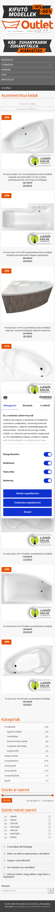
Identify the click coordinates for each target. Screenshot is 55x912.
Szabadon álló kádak (16, 746)
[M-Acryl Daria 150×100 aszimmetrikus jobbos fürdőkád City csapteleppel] (27, 369)
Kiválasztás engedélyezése (27, 502)
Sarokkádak (12, 736)
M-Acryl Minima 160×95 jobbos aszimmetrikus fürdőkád (27, 626)
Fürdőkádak (9, 726)
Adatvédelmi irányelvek (40, 906)
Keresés (5, 885)
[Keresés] (51, 890)
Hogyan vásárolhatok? (18, 860)
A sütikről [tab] (45, 405)
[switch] (48, 463)
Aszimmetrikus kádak (17, 741)
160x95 (13, 837)
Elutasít (27, 512)
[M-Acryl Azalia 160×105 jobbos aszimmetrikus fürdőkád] (27, 519)
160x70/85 (15, 833)
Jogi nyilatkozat (21, 906)
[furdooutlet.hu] (27, 27)
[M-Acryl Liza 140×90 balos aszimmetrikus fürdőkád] (27, 665)
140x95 (13, 820)
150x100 (14, 823)
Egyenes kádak (14, 731)
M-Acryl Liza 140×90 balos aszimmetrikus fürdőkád (27, 699)
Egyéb (7, 780)
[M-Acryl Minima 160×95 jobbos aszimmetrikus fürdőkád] (27, 592)
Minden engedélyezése (27, 493)
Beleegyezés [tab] (10, 405)
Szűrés (6, 800)
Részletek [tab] (27, 405)
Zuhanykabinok (11, 760)
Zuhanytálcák (10, 770)
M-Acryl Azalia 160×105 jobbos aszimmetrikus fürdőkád (27, 554)
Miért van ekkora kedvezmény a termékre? (28, 853)
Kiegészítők (12, 750)
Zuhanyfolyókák (11, 775)
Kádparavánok (11, 755)
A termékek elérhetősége (19, 846)
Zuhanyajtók (10, 765)
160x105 (14, 830)
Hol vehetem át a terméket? (21, 867)
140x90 (13, 816)
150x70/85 (15, 827)
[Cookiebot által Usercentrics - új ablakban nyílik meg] (39, 397)
